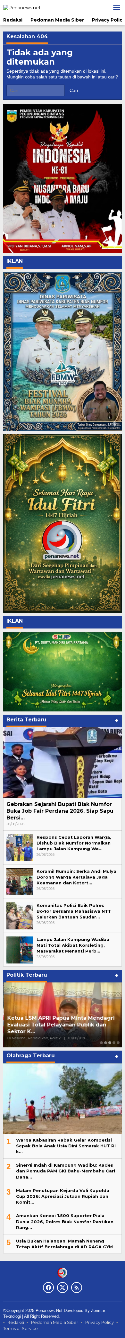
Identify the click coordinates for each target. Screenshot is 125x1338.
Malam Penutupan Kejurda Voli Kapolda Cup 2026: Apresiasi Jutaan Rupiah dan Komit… (62, 1196)
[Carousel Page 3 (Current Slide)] (109, 1042)
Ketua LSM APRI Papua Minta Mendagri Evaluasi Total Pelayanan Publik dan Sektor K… (60, 1025)
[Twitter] (62, 1287)
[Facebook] (48, 1287)
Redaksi (15, 1322)
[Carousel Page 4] (114, 1042)
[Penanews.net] (22, 7)
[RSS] (76, 1287)
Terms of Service (20, 1328)
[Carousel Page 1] (101, 1042)
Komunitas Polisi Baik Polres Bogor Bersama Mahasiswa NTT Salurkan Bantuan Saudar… (74, 911)
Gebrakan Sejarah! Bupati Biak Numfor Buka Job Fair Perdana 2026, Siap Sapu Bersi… (59, 811)
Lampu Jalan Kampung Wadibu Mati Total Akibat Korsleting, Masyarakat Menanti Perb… (73, 945)
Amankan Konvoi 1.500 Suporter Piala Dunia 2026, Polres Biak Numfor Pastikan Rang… (64, 1221)
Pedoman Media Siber (54, 1322)
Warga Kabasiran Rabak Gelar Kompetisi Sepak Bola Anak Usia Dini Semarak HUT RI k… (66, 1145)
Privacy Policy (99, 1322)
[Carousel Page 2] (105, 1042)
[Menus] (117, 7)
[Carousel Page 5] (118, 1042)
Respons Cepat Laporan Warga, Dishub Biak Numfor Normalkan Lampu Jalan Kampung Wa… (74, 843)
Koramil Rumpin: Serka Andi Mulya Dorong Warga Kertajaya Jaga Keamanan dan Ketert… (76, 877)
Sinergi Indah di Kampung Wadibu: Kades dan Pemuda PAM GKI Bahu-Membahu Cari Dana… (65, 1170)
